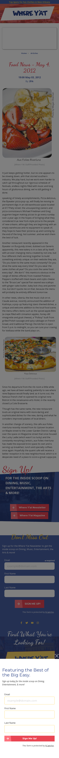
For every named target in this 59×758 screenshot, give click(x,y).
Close (57, 656)
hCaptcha (49, 745)
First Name (10, 708)
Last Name (10, 722)
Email (7, 694)
